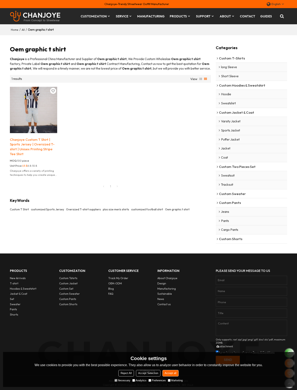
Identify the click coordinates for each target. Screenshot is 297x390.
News (160, 299)
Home (14, 30)
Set (12, 299)
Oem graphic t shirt (177, 209)
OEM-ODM (115, 283)
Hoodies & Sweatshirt (23, 288)
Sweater (15, 304)
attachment (226, 346)
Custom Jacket (68, 283)
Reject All (126, 373)
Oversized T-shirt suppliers (83, 209)
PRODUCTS (178, 16)
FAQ (110, 294)
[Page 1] (103, 186)
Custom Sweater (69, 294)
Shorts (14, 314)
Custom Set (66, 288)
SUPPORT (203, 16)
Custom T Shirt (19, 209)
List (200, 79)
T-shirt (14, 283)
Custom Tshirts (68, 278)
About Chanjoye (167, 278)
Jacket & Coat (18, 294)
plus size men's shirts (116, 209)
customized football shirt (147, 209)
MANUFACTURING (151, 16)
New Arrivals (18, 278)
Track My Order (118, 278)
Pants (13, 309)
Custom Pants (67, 299)
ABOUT (225, 16)
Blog (111, 288)
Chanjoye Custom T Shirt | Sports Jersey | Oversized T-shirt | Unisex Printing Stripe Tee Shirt (32, 146)
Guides (266, 16)
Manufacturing (166, 288)
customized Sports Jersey (47, 209)
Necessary (124, 380)
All (23, 30)
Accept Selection (148, 373)
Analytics (141, 380)
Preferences (159, 380)
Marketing (177, 380)
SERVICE (122, 16)
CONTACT (247, 16)
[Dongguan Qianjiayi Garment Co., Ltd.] (35, 16)
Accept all (170, 373)
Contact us (164, 304)
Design (161, 283)
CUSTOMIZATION (94, 16)
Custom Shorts (68, 304)
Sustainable (164, 294)
